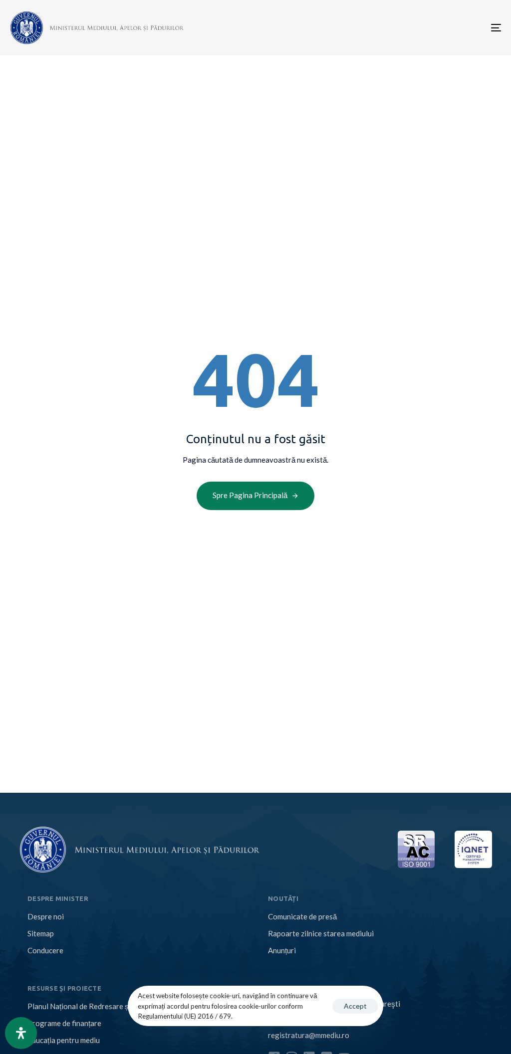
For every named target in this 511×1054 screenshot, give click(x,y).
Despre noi (45, 916)
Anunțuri (282, 950)
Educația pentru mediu (63, 1040)
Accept (355, 1006)
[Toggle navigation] (419, 27)
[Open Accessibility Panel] (21, 1033)
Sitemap (40, 933)
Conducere (45, 950)
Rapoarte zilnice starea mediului (321, 933)
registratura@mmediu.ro (308, 1035)
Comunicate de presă (302, 916)
